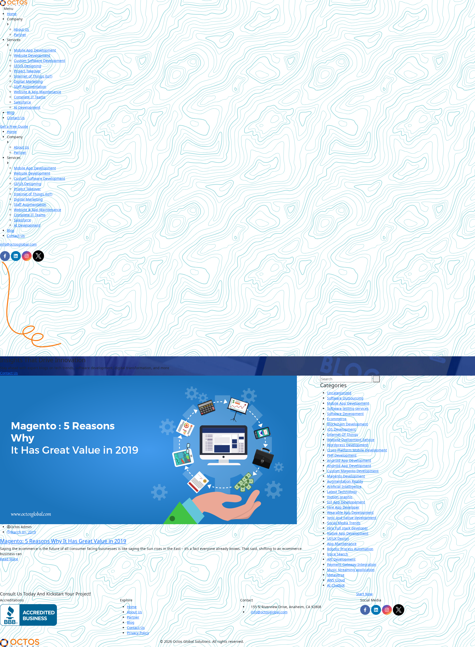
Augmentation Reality (345, 481)
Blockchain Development (347, 424)
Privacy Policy (138, 632)
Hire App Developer (343, 507)
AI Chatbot (336, 585)
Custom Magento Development (353, 470)
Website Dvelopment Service (350, 439)
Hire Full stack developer (347, 528)
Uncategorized (339, 392)
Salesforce (22, 102)
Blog (10, 112)
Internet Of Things (342, 434)
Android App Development (349, 465)
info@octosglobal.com (18, 244)
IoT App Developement (346, 502)
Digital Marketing (28, 81)
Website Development (32, 55)
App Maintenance (341, 543)
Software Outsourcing (345, 398)
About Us (21, 29)
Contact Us (16, 117)
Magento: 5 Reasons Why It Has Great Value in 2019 (63, 541)
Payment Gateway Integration (351, 564)
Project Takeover (27, 71)
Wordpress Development (347, 444)
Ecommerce (336, 418)
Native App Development (347, 533)
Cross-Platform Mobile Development (357, 450)
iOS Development (341, 429)
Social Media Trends (343, 522)
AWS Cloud (336, 580)
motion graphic (340, 496)
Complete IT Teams (30, 97)
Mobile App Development (35, 50)
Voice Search (337, 554)
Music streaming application (351, 569)
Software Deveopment (345, 413)
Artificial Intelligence (344, 486)
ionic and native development (351, 517)
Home (12, 13)
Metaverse (335, 574)
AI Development (27, 107)
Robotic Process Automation (350, 548)
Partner (20, 34)
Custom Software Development (39, 60)
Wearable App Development (350, 512)
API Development (341, 559)
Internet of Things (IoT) (33, 76)
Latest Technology (342, 491)
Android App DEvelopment (349, 460)
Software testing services (348, 408)
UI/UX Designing (27, 65)
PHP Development (341, 455)
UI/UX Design (338, 538)
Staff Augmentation (30, 86)
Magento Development (346, 476)
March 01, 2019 (23, 532)
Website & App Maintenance (37, 91)
